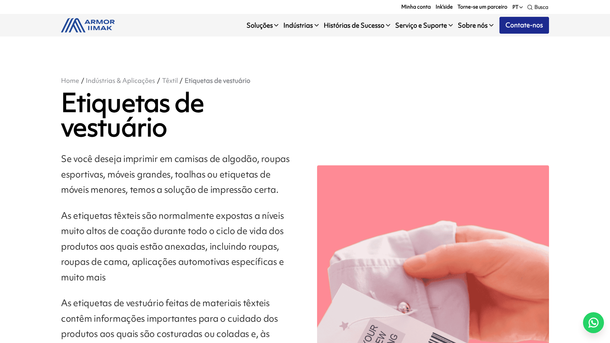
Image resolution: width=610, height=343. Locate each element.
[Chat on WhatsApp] (593, 322)
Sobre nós (473, 25)
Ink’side (444, 6)
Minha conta (416, 6)
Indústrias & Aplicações (120, 80)
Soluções (260, 25)
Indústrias (298, 25)
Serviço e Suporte (421, 25)
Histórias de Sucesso (354, 25)
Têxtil (170, 80)
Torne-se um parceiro (482, 6)
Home (70, 80)
